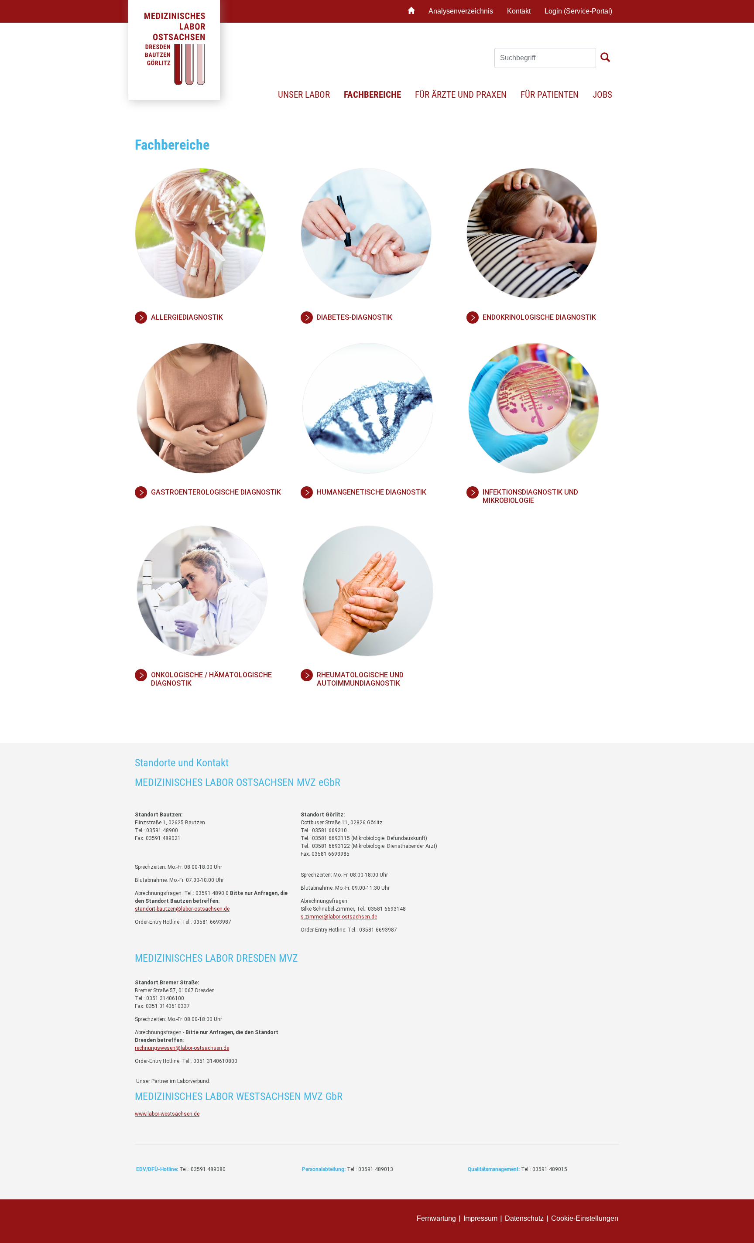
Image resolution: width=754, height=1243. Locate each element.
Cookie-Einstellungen (584, 1218)
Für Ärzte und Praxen (461, 94)
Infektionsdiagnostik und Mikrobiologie (530, 496)
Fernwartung (436, 1218)
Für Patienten (550, 94)
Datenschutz (524, 1218)
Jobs (602, 94)
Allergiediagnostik (187, 317)
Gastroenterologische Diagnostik (216, 492)
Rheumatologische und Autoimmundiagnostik (360, 679)
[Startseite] (411, 11)
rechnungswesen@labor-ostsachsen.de (182, 1048)
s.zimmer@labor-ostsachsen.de (339, 917)
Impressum (480, 1218)
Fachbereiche (372, 94)
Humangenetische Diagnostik (371, 492)
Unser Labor (304, 94)
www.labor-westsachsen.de (167, 1114)
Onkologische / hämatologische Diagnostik (211, 679)
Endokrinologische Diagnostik (539, 317)
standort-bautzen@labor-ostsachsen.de (182, 909)
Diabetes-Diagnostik (354, 317)
